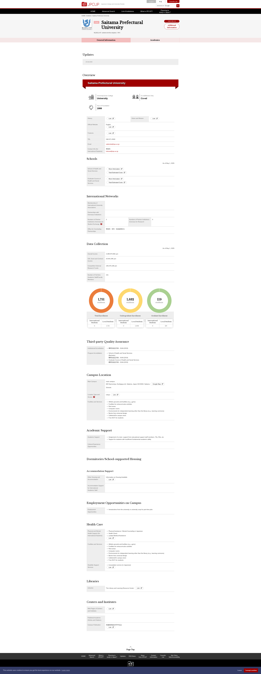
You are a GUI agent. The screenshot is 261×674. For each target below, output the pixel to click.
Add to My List (172, 21)
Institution (88, 16)
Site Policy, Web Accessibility (174, 656)
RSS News (132, 656)
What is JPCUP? (146, 11)
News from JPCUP (143, 656)
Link (110, 118)
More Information (114, 169)
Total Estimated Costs (116, 172)
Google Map (157, 384)
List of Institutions (127, 11)
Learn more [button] (66, 670)
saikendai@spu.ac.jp (112, 144)
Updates (123, 656)
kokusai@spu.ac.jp (112, 151)
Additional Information (172, 26)
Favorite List (173, 1)
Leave (240, 670)
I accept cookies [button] (251, 670)
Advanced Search (108, 11)
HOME (93, 11)
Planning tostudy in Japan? (165, 11)
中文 (160, 1)
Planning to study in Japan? (112, 656)
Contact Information (153, 656)
